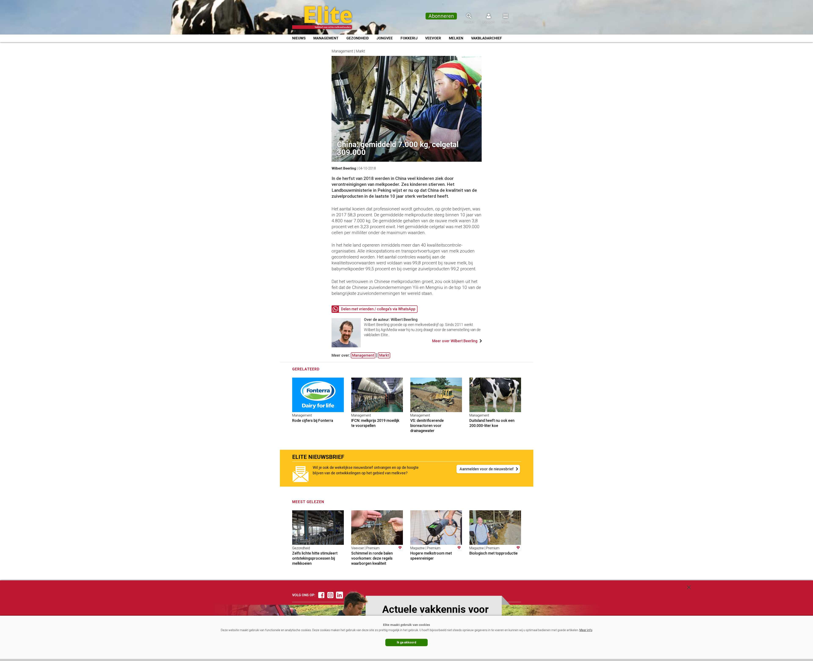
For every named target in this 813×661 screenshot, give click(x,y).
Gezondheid (357, 38)
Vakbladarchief (486, 38)
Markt (384, 355)
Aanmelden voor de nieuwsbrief (487, 469)
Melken (456, 38)
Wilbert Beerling (344, 168)
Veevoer (433, 38)
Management (326, 38)
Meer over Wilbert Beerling (454, 341)
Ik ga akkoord (406, 642)
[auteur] (346, 346)
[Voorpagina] (327, 17)
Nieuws (299, 38)
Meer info (585, 630)
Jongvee (384, 38)
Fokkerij (409, 38)
